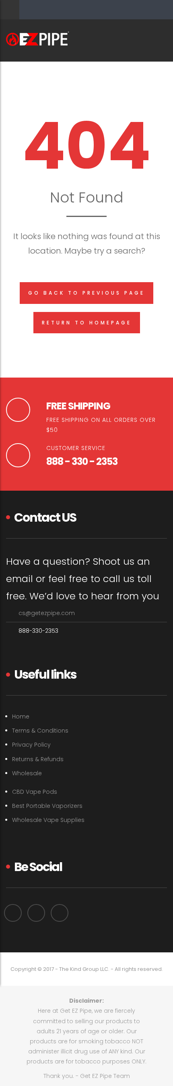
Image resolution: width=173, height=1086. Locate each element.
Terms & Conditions (40, 731)
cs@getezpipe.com (47, 613)
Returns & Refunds (38, 759)
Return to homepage (87, 322)
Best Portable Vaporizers (47, 806)
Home (20, 716)
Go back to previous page (86, 292)
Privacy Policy (31, 745)
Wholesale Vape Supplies (48, 820)
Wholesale (27, 773)
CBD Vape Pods (34, 792)
